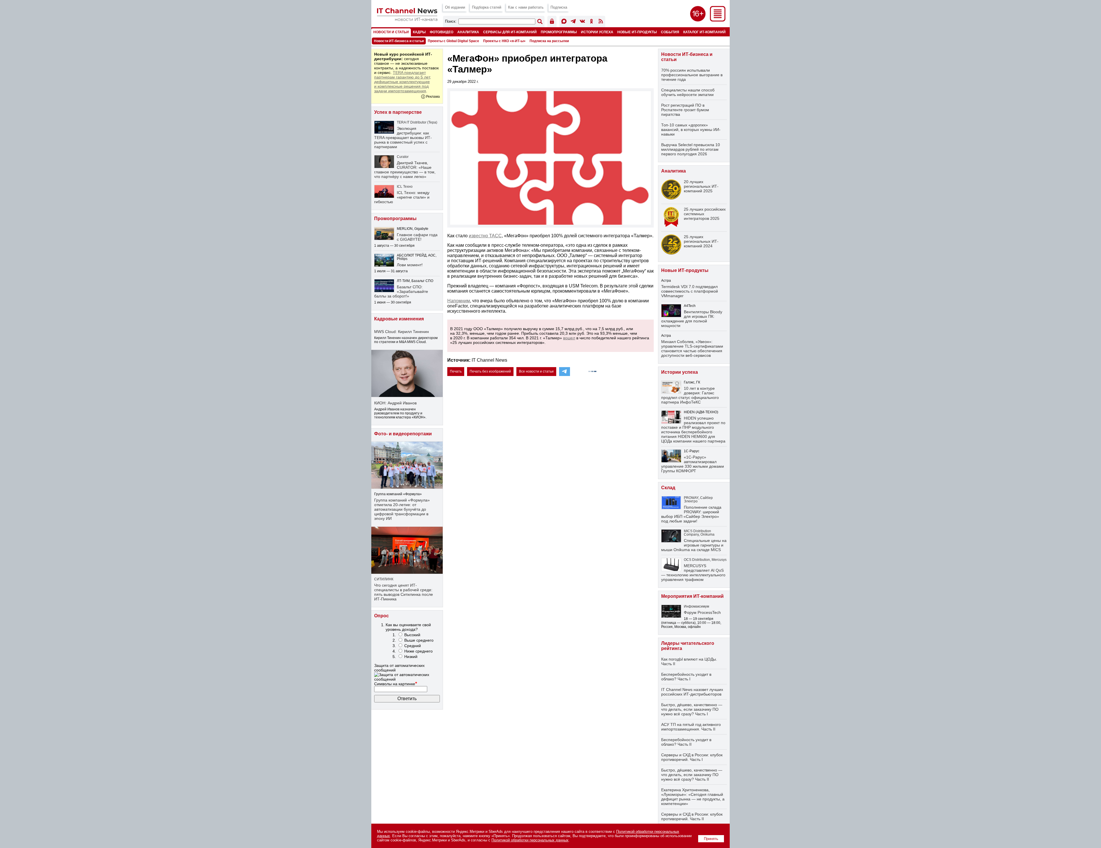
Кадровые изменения (399, 318)
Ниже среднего (418, 651)
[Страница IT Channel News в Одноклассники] (591, 22)
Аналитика (468, 32)
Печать (456, 371)
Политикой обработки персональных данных (530, 840)
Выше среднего (419, 640)
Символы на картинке (395, 683)
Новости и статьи (391, 32)
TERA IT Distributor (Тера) (417, 122)
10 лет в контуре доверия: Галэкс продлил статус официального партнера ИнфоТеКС (690, 395)
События (670, 32)
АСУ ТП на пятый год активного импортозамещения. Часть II (691, 726)
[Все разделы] (717, 19)
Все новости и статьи (536, 371)
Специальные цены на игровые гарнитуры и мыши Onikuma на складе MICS (694, 545)
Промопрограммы (559, 32)
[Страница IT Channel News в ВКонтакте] (582, 22)
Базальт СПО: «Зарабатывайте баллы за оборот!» (401, 291)
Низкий (410, 656)
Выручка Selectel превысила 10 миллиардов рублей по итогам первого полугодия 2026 (690, 149)
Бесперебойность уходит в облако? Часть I (686, 676)
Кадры (419, 32)
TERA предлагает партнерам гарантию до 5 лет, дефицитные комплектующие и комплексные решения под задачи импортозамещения (402, 81)
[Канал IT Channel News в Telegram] (573, 22)
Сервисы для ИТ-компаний (510, 32)
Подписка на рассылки (549, 41)
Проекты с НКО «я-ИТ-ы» (504, 41)
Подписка (558, 7)
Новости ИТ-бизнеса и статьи (399, 41)
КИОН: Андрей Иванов (395, 403)
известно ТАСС (485, 235)
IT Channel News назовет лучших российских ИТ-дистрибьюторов (692, 691)
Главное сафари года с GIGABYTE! (417, 237)
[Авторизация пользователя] (552, 22)
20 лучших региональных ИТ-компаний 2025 (701, 186)
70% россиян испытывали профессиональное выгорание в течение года (692, 75)
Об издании (455, 7)
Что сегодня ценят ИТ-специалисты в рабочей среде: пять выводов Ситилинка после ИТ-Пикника (403, 592)
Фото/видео (441, 32)
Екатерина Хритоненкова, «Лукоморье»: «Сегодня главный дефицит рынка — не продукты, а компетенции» (693, 797)
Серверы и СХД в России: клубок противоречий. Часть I (692, 757)
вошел (569, 338)
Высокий (412, 634)
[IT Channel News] (407, 19)
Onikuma (707, 534)
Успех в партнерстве (398, 112)
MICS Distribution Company (697, 532)
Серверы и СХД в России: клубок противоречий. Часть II (692, 816)
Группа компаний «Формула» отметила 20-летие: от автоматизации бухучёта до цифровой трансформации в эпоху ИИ (402, 509)
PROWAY (691, 498)
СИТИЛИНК (383, 579)
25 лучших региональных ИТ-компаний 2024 (701, 241)
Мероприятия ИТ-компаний (692, 596)
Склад (668, 487)
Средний (412, 645)
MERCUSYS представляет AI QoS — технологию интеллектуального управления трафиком (693, 572)
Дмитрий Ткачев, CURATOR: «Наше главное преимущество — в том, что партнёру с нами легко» (405, 169)
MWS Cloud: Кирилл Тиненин (401, 331)
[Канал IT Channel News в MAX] (564, 22)
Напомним (458, 300)
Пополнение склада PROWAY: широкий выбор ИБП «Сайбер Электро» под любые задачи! (691, 514)
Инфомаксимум (696, 606)
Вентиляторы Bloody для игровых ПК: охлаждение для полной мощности (691, 319)
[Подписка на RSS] (600, 22)
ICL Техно (405, 186)
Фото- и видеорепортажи (403, 433)
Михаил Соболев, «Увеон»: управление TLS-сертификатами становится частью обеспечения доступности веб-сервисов (692, 348)
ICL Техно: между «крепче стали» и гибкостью (402, 197)
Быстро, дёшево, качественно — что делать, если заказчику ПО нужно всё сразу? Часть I (691, 709)
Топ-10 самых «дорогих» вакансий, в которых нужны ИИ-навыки (691, 129)
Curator (403, 156)
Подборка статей (486, 7)
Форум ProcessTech (702, 612)
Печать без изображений (490, 371)
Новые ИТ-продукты (637, 32)
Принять (711, 839)
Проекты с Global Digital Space (453, 41)
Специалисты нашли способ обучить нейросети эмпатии (688, 92)
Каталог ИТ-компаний (704, 32)
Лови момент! (410, 265)
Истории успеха (597, 32)
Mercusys (719, 559)
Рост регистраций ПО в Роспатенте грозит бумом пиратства (685, 110)
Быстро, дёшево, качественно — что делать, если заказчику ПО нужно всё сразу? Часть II (691, 775)
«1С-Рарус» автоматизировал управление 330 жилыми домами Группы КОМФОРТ (692, 464)
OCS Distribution (697, 559)
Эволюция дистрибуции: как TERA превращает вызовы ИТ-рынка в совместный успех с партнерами (403, 137)
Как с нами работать (526, 7)
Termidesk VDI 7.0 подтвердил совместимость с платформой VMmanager (689, 291)
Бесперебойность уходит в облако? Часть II (686, 742)
